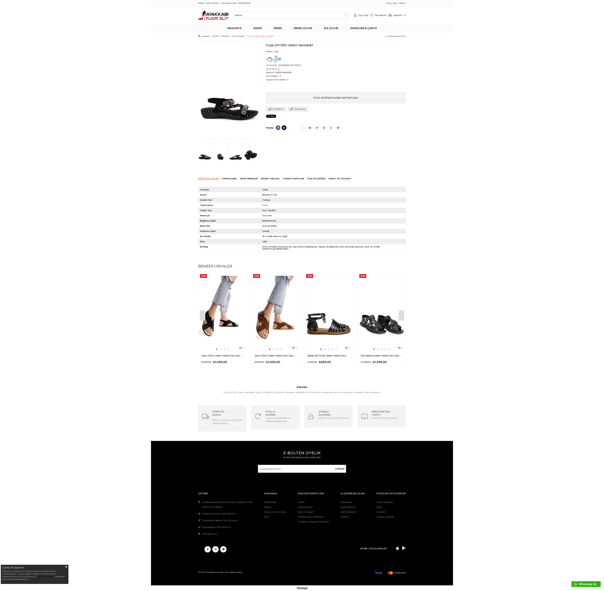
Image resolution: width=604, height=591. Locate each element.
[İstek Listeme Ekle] (310, 127)
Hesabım (345, 516)
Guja (225, 392)
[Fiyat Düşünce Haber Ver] (331, 127)
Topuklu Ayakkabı (385, 516)
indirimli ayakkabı (324, 392)
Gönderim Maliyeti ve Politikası (313, 521)
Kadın (241, 392)
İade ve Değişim (306, 512)
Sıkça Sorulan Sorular (275, 512)
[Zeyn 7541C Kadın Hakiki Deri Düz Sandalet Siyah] (222, 312)
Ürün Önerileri (249, 178)
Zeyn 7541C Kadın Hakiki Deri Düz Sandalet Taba (275, 355)
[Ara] (345, 15)
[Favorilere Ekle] (302, 128)
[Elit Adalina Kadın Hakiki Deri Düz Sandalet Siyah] (382, 312)
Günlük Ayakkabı (384, 502)
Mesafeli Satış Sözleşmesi (311, 516)
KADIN (280, 392)
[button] (217, 349)
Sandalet (249, 392)
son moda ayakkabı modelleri (348, 392)
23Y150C (233, 392)
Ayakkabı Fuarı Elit (305, 392)
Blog (266, 516)
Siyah (258, 392)
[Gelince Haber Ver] (338, 127)
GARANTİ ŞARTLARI (293, 178)
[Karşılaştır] (317, 127)
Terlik (379, 507)
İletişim (402, 3)
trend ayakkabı (372, 392)
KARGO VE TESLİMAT (340, 178)
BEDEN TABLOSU (270, 178)
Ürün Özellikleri (208, 178)
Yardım (301, 502)
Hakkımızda (270, 502)
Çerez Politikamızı (45, 576)
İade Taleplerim (349, 512)
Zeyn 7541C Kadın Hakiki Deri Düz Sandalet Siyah (222, 355)
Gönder (339, 469)
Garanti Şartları (305, 507)
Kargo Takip (391, 3)
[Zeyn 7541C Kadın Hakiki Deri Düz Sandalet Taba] (276, 312)
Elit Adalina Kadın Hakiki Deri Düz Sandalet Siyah (382, 355)
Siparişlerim (346, 502)
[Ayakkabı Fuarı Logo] (213, 15)
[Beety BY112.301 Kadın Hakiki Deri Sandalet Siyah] (329, 312)
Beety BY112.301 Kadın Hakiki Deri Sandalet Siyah (329, 355)
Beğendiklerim (348, 507)
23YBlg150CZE (269, 392)
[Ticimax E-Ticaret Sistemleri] (302, 588)
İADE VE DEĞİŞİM (316, 178)
